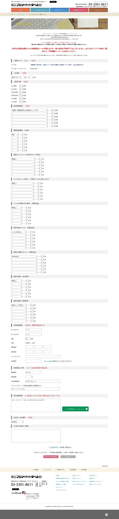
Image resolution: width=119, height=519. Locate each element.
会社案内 (36, 469)
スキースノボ (98, 10)
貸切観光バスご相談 (61, 484)
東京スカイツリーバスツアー (80, 481)
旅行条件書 (54, 447)
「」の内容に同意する (60, 447)
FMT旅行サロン (61, 469)
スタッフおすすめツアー (79, 484)
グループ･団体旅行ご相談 (62, 481)
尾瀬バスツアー (76, 475)
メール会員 (48, 361)
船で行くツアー (59, 10)
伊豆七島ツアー (93, 475)
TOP (20, 10)
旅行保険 (84, 469)
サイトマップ (105, 1)
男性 (28, 343)
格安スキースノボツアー (95, 484)
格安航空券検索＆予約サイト (63, 478)
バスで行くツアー (40, 10)
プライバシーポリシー (61, 490)
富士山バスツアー (77, 478)
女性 (33, 343)
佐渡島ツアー (92, 478)
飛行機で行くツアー (79, 10)
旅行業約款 (73, 469)
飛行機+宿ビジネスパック (95, 481)
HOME (57, 475)
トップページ (96, 1)
